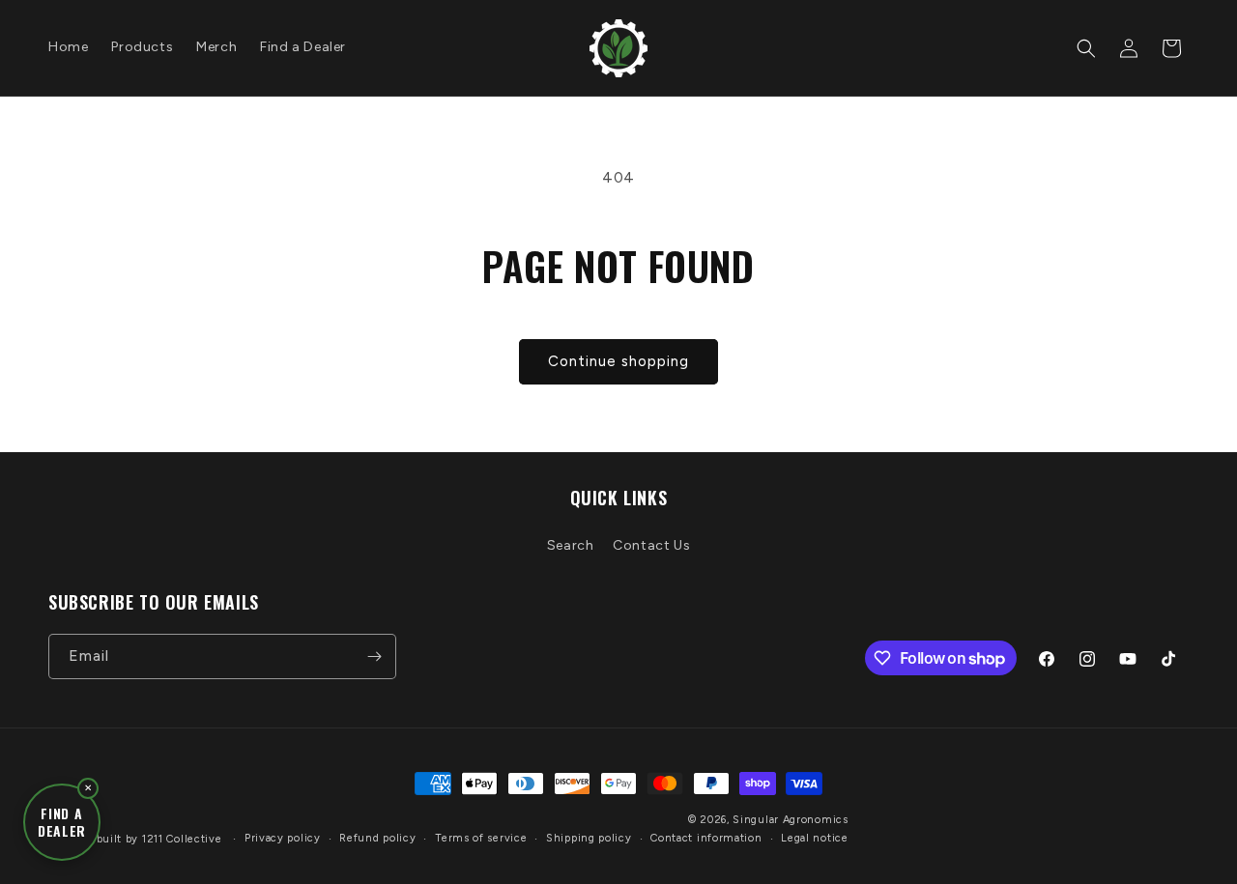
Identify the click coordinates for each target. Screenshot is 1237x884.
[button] (1086, 48)
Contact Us (651, 545)
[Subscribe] (374, 656)
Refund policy (377, 838)
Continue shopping (618, 361)
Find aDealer (62, 822)
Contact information (706, 838)
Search (570, 545)
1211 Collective (182, 839)
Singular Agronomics (790, 819)
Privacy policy (283, 838)
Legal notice (814, 838)
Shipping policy (589, 838)
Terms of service (481, 838)
